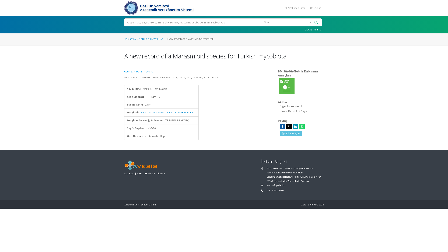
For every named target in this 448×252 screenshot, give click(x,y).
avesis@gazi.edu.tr (276, 185)
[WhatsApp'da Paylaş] (302, 126)
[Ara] (316, 22)
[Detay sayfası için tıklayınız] (286, 86)
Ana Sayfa (130, 39)
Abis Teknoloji (308, 204)
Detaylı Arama (313, 29)
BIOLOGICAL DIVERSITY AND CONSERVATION (167, 112)
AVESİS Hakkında (146, 173)
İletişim (161, 173)
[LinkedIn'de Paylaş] (295, 126)
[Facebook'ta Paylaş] (282, 126)
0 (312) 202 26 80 (275, 190)
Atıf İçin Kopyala (292, 133)
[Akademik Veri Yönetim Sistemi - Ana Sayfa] (131, 8)
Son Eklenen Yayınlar (151, 39)
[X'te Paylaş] (289, 126)
